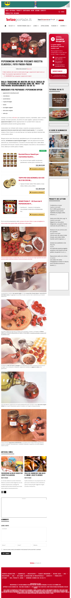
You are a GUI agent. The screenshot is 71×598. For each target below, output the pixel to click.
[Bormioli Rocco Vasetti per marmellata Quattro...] (10, 160)
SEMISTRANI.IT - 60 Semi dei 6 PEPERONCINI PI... (30, 202)
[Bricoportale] (18, 20)
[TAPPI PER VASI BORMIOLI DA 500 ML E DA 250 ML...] (10, 183)
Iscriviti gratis (57, 71)
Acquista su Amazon (38, 169)
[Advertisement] (31, 508)
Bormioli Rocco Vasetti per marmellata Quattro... (29, 155)
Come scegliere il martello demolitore (59, 141)
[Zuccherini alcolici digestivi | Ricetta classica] (12, 464)
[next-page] (5, 492)
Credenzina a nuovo (56, 205)
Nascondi (29, 69)
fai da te (15, 117)
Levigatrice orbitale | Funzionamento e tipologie (58, 155)
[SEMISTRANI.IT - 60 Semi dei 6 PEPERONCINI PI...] (10, 207)
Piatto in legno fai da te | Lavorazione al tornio (59, 114)
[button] (61, 12)
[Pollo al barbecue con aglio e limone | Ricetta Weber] (35, 464)
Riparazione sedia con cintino (58, 256)
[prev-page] (2, 492)
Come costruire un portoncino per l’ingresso (59, 100)
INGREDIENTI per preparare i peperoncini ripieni (17, 76)
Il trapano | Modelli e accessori (58, 170)
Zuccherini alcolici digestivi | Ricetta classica (12, 474)
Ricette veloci (4, 477)
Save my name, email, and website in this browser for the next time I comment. (22, 549)
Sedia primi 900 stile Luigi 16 (58, 218)
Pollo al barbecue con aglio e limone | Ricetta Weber (35, 474)
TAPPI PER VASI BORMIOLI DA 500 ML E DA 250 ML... (31, 179)
